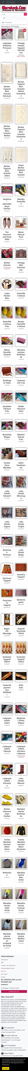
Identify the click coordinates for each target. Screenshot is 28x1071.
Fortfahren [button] (5, 1068)
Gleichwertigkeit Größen (7, 968)
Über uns (3, 971)
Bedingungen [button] (5, 1064)
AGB (2, 962)
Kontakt (3, 977)
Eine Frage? (4, 974)
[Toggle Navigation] (4, 18)
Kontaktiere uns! (6, 1056)
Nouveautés (8, 22)
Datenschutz (4, 959)
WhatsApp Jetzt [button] (14, 991)
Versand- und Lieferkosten (8, 965)
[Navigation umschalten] (3, 2)
